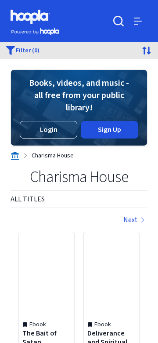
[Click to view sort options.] (147, 50)
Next (130, 220)
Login (48, 130)
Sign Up (109, 130)
